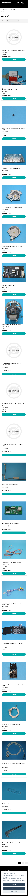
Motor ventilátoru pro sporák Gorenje (11, 324)
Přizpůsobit (14, 891)
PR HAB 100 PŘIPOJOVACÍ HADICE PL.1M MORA (13, 404)
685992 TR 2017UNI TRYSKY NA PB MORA (13, 50)
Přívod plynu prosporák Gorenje (10, 484)
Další (26, 863)
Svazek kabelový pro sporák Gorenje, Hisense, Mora (11, 563)
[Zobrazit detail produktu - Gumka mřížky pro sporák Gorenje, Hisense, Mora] (14, 115)
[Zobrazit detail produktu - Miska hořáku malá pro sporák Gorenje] (14, 194)
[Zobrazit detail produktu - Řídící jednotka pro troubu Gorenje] (14, 510)
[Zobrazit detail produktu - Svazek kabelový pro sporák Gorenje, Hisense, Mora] (14, 549)
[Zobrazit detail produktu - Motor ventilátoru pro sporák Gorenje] (14, 311)
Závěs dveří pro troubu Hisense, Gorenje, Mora (12, 843)
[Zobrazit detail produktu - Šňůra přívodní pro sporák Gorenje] (14, 711)
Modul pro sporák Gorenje (8, 285)
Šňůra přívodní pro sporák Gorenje (11, 724)
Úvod (2, 9)
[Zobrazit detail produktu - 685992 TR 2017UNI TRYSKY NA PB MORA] (14, 37)
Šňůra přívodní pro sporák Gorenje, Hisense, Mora (13, 764)
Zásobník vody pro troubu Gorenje (11, 804)
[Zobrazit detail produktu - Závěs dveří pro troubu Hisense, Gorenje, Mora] (14, 830)
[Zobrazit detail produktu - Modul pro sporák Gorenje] (14, 272)
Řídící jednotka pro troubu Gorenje (11, 523)
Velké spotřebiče (9, 9)
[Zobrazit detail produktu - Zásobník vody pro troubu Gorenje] (14, 791)
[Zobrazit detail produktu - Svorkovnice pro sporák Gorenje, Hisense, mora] (14, 630)
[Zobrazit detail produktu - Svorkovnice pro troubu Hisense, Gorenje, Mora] (14, 671)
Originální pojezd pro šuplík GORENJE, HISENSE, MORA (11, 364)
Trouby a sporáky (18, 9)
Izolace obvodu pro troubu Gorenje (11, 168)
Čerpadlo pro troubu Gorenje (9, 89)
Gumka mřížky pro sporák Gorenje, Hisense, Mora (13, 128)
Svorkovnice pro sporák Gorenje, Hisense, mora (13, 644)
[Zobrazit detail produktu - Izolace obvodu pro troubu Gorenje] (14, 155)
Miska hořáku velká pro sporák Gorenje (12, 246)
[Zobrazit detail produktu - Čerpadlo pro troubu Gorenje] (14, 76)
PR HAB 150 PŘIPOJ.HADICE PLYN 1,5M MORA (12, 444)
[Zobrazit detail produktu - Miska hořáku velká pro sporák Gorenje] (14, 233)
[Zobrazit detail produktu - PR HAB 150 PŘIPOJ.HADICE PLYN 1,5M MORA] (14, 431)
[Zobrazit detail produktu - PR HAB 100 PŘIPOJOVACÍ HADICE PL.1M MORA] (14, 391)
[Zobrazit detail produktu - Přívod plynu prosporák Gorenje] (14, 471)
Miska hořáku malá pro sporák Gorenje (12, 207)
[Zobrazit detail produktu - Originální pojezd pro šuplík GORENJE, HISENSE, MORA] (14, 350)
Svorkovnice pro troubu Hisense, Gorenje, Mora (13, 684)
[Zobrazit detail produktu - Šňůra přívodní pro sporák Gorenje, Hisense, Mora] (14, 750)
